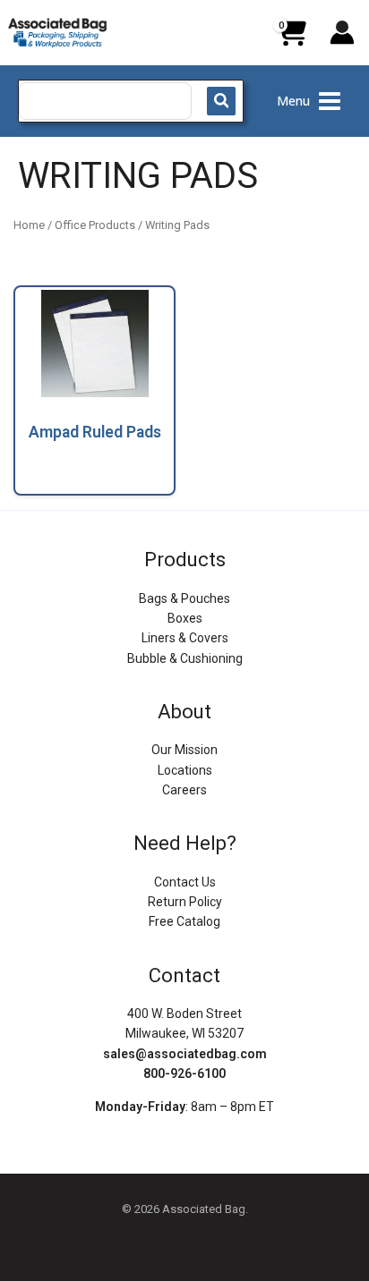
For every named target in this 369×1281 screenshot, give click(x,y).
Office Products (95, 225)
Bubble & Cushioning (185, 658)
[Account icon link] (342, 32)
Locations (185, 770)
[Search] (221, 101)
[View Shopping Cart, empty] (291, 39)
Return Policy (185, 902)
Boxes (184, 618)
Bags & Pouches (184, 598)
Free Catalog (184, 921)
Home (29, 225)
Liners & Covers (185, 638)
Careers (184, 790)
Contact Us (185, 882)
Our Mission (184, 749)
